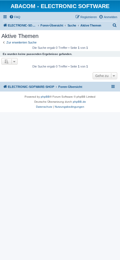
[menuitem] (14, 17)
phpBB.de (79, 101)
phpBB (45, 96)
